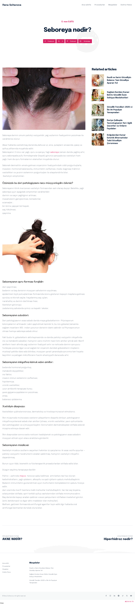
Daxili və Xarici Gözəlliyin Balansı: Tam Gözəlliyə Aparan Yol (119, 80)
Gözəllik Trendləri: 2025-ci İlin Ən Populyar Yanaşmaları (119, 110)
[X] (126, 595)
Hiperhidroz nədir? (118, 539)
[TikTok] (122, 595)
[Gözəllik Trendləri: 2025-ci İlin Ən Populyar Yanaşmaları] (98, 110)
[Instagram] (110, 595)
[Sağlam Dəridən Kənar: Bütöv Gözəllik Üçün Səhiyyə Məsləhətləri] (98, 95)
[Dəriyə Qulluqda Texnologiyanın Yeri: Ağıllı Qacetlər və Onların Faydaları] (98, 125)
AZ (126, 601)
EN (128, 601)
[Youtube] (131, 595)
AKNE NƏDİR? (12, 539)
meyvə (23, 476)
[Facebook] (106, 595)
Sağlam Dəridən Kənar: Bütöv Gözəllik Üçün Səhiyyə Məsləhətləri (118, 95)
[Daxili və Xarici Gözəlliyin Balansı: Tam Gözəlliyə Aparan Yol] (98, 80)
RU (130, 601)
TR (133, 601)
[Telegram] (118, 595)
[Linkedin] (114, 595)
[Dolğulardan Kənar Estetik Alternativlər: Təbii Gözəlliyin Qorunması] (98, 139)
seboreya (54, 152)
